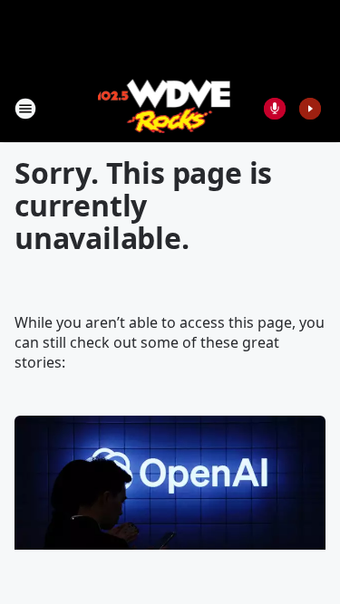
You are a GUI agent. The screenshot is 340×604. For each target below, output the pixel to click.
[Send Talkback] (275, 109)
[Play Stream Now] (310, 109)
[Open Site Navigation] (25, 109)
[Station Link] (164, 108)
